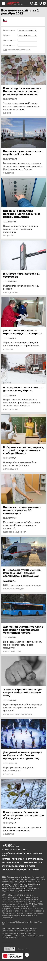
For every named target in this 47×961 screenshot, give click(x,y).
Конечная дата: (9, 45)
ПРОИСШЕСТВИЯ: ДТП (13, 589)
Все (5, 20)
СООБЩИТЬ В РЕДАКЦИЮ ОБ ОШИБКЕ (20, 869)
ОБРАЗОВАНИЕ (10, 469)
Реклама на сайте (12, 862)
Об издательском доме (15, 850)
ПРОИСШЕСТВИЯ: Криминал (17, 714)
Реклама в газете (33, 862)
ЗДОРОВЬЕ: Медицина (14, 532)
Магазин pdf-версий (13, 859)
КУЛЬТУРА (8, 349)
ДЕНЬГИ (7, 113)
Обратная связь (34, 859)
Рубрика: (6, 35)
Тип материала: (9, 30)
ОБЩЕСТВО (8, 173)
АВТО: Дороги (10, 292)
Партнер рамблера (24, 949)
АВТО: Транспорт (12, 651)
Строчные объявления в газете (18, 866)
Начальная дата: (9, 40)
